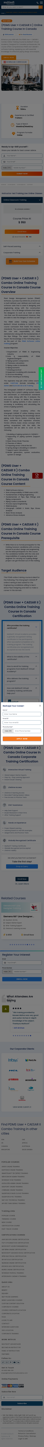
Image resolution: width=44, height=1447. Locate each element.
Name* (5, 710)
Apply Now (22, 739)
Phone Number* (8, 727)
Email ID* (6, 718)
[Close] (40, 705)
